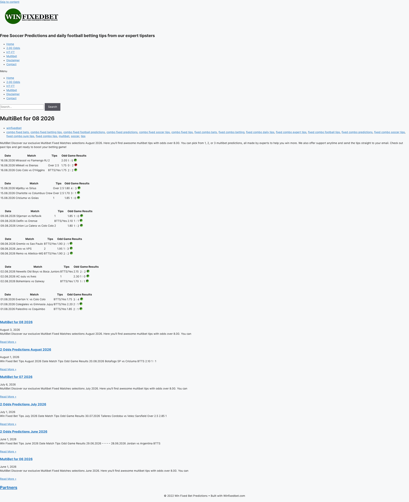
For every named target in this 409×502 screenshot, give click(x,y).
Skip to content (9, 2)
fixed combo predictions (357, 132)
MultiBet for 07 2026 (16, 377)
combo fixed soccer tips (154, 132)
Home (10, 44)
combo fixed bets (17, 132)
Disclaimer (13, 60)
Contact (11, 64)
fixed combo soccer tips (389, 132)
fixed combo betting (231, 132)
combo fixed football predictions (84, 132)
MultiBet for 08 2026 (16, 322)
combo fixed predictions (122, 132)
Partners (8, 487)
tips (83, 136)
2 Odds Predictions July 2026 (23, 404)
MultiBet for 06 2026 (16, 459)
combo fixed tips (182, 132)
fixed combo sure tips (20, 136)
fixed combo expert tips (291, 132)
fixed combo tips (46, 136)
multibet (64, 136)
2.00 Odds (13, 48)
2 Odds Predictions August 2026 (25, 349)
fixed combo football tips (324, 132)
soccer (75, 136)
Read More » (8, 341)
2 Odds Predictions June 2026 (23, 432)
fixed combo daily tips (260, 132)
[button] (204, 71)
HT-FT (10, 52)
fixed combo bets (205, 132)
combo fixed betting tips (46, 132)
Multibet (11, 56)
